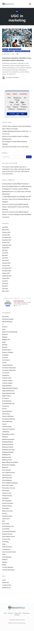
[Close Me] (32, 299)
